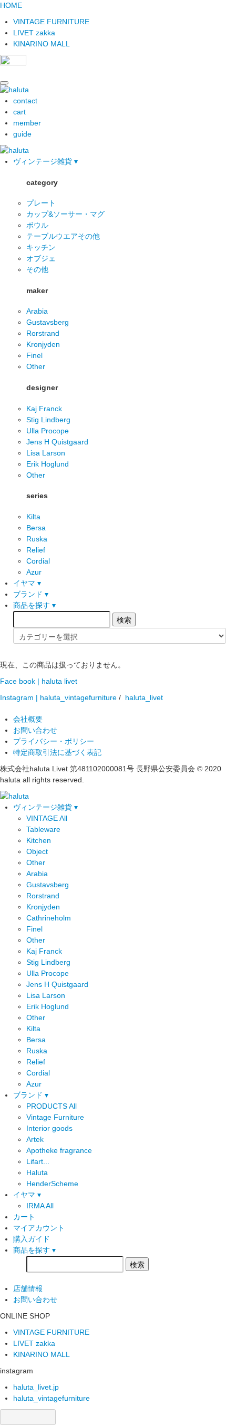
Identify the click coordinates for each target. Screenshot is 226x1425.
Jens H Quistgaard (57, 442)
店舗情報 (28, 1288)
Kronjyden (43, 344)
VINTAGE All (46, 818)
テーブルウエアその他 (63, 236)
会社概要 (28, 719)
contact (25, 100)
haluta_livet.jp (36, 1387)
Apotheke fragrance (59, 1150)
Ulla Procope (47, 430)
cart (19, 112)
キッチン (41, 247)
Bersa (36, 528)
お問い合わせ (35, 730)
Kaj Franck (44, 408)
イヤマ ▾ (27, 583)
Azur (34, 572)
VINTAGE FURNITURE (51, 21)
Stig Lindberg (48, 419)
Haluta (37, 1172)
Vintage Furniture (55, 1117)
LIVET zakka (34, 32)
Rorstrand (42, 333)
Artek (35, 1139)
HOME (11, 5)
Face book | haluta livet (38, 681)
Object (37, 851)
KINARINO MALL (41, 44)
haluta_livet (144, 697)
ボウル (37, 225)
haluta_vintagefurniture (51, 1398)
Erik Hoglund (47, 464)
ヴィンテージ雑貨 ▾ (45, 161)
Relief (35, 550)
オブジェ (41, 258)
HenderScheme (52, 1183)
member (27, 123)
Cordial (38, 561)
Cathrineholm (48, 918)
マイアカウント (39, 1228)
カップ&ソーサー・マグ (65, 214)
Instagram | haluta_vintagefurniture (58, 697)
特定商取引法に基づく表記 (57, 752)
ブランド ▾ (30, 594)
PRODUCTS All (51, 1106)
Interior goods (49, 1128)
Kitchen (38, 840)
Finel (34, 355)
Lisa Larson (45, 453)
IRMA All (40, 1205)
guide (22, 134)
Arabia (37, 311)
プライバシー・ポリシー (53, 741)
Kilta (33, 516)
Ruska (36, 539)
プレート (41, 203)
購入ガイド (31, 1239)
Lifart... (37, 1161)
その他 (37, 269)
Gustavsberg (47, 322)
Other (35, 366)
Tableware (43, 829)
